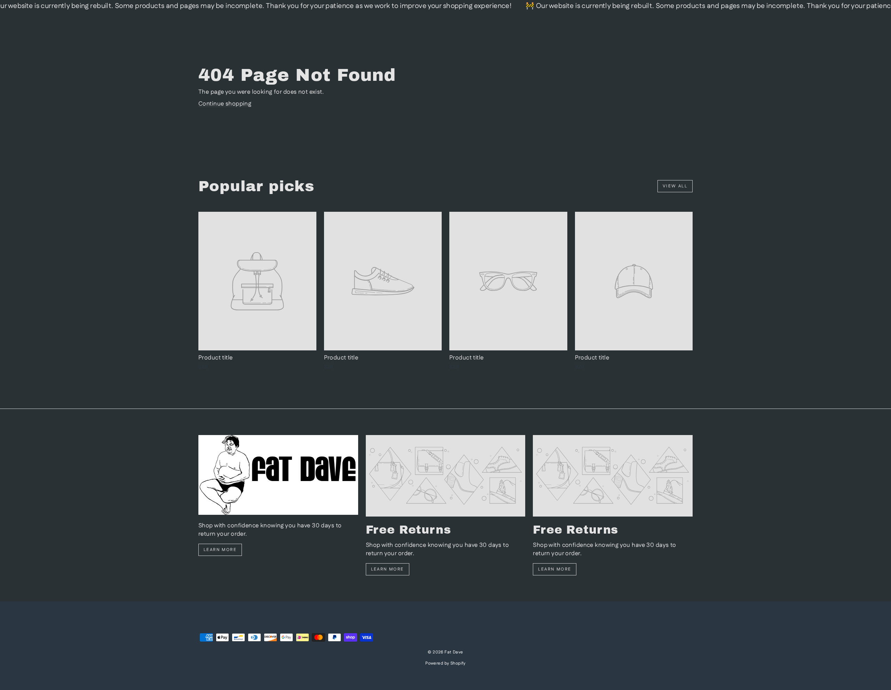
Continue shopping (224, 104)
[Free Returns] (446, 476)
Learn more (220, 550)
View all (675, 186)
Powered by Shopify (445, 663)
